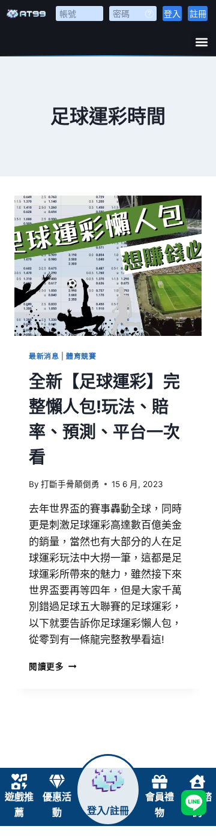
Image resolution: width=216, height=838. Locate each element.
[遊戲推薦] (19, 781)
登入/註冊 (108, 810)
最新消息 (44, 356)
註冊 (198, 13)
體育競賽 (81, 356)
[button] (201, 42)
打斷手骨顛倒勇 (70, 484)
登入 (172, 13)
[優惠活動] (57, 781)
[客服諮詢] (197, 781)
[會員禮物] (159, 781)
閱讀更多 (52, 666)
